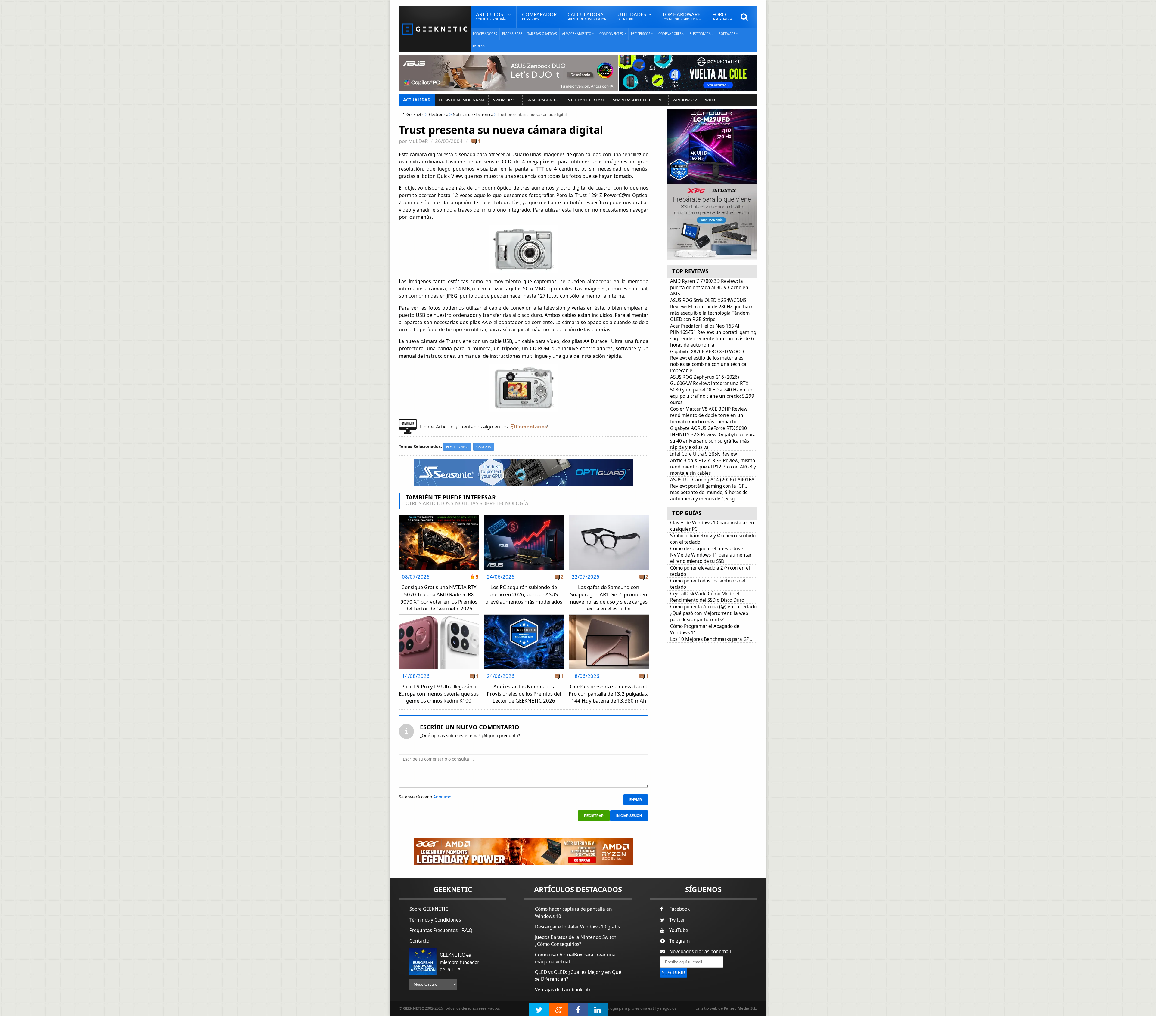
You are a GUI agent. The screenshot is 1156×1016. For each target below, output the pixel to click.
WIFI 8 (710, 100)
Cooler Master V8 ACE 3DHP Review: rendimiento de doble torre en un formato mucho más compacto (709, 415)
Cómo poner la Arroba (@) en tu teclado (713, 607)
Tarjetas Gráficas (542, 34)
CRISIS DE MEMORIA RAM (461, 100)
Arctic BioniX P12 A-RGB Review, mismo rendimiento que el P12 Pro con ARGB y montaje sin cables (713, 466)
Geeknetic (415, 114)
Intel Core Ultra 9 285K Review (703, 454)
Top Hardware (681, 16)
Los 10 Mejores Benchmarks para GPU (711, 639)
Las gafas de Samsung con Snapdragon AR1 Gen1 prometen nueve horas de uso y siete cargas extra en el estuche (609, 598)
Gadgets (483, 446)
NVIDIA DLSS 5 (505, 100)
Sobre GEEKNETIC (428, 909)
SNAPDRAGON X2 (542, 100)
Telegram (679, 941)
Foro (722, 16)
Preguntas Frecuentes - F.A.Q (440, 930)
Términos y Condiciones (435, 920)
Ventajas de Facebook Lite (563, 990)
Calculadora (587, 16)
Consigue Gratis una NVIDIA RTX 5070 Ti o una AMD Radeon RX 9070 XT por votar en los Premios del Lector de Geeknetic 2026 (438, 598)
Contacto (419, 941)
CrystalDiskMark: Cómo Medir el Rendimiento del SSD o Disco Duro (707, 597)
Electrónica (438, 114)
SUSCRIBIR (673, 973)
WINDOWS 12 (685, 100)
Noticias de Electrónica (473, 114)
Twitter (677, 920)
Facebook (679, 909)
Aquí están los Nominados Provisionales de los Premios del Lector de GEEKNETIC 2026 (524, 693)
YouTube (678, 930)
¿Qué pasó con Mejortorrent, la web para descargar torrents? (709, 616)
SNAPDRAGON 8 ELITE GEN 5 (638, 100)
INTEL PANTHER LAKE (585, 100)
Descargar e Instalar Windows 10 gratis (577, 927)
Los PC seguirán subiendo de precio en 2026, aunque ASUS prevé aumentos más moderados (523, 594)
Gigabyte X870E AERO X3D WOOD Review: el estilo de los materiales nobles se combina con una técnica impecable (708, 361)
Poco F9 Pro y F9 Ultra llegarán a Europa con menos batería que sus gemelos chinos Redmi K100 (439, 693)
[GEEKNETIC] (435, 28)
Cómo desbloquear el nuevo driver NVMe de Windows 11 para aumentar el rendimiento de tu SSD (711, 554)
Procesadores (485, 34)
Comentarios (531, 426)
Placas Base (512, 34)
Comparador (539, 16)
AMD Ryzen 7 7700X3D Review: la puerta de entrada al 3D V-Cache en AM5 (709, 287)
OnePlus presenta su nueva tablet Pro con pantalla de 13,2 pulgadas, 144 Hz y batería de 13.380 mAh (608, 693)
